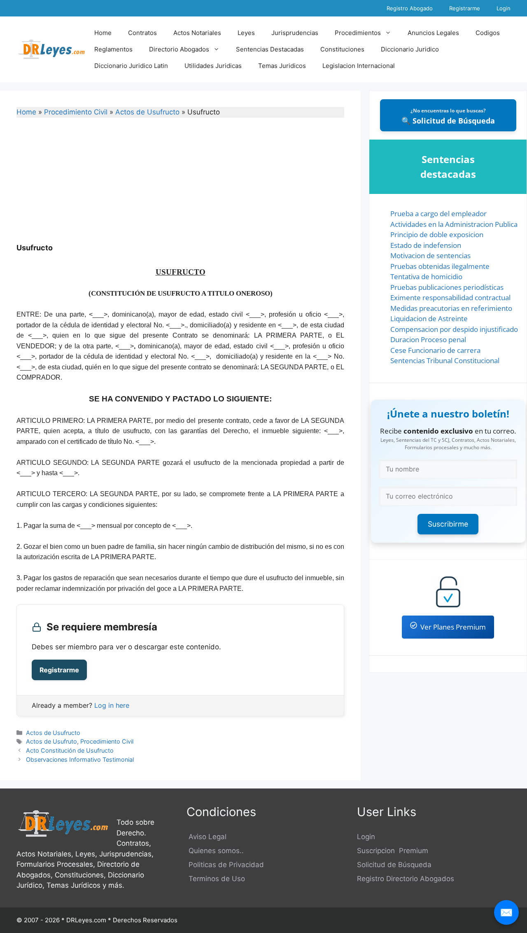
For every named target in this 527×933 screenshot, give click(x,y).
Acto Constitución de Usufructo (70, 750)
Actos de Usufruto (51, 741)
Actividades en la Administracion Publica (454, 224)
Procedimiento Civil (75, 112)
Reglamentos (113, 49)
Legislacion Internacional (358, 66)
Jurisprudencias (294, 33)
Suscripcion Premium (392, 851)
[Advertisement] (180, 185)
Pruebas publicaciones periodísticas (447, 287)
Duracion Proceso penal (428, 339)
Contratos (142, 33)
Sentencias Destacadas (270, 49)
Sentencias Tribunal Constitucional (444, 360)
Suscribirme (448, 524)
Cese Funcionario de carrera (435, 350)
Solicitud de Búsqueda (394, 865)
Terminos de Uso (216, 879)
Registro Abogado (410, 8)
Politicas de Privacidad (225, 865)
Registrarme (464, 8)
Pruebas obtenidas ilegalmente (440, 266)
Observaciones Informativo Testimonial (80, 759)
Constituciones (342, 49)
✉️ (506, 912)
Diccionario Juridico (410, 49)
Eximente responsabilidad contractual (450, 297)
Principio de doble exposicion (436, 234)
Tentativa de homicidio (426, 276)
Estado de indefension (425, 245)
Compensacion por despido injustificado (454, 329)
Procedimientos (358, 33)
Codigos (488, 33)
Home (103, 33)
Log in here (111, 705)
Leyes (246, 33)
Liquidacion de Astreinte (429, 318)
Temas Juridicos (282, 66)
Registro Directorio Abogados (405, 879)
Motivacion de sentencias (430, 255)
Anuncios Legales (433, 33)
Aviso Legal (206, 837)
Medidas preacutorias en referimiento (451, 308)
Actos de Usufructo (147, 112)
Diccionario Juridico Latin (131, 66)
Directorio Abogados (179, 49)
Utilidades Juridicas (213, 66)
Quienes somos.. (215, 851)
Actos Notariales (197, 33)
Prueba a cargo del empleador (438, 213)
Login (504, 8)
